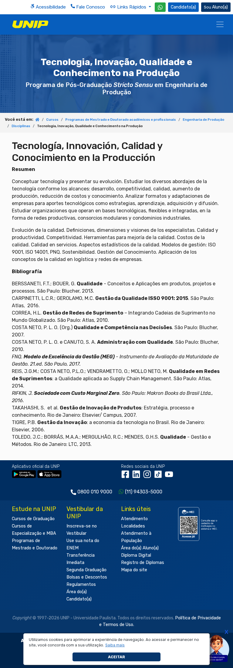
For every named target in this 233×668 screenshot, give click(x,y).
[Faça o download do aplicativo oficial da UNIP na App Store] (49, 473)
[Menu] (220, 24)
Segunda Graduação (86, 569)
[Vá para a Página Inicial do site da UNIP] (30, 24)
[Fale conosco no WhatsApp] (160, 7)
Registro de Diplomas (142, 562)
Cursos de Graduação (33, 518)
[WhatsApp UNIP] (160, 7)
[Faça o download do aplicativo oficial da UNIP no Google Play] (24, 473)
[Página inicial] (37, 120)
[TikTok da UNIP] (159, 476)
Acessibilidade (50, 7)
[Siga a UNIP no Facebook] (126, 476)
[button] (115, 645)
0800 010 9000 (94, 492)
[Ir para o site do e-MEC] (198, 524)
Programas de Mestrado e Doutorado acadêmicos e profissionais (120, 120)
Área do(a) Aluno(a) (140, 548)
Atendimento (134, 518)
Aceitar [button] (116, 657)
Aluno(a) (220, 7)
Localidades (133, 526)
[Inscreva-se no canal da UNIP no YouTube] (169, 476)
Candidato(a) (183, 7)
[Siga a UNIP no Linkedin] (137, 476)
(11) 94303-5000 (143, 492)
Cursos (52, 120)
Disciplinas (21, 126)
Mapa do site (134, 569)
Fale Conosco (90, 7)
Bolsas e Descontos (86, 577)
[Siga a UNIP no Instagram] (148, 476)
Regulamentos (81, 584)
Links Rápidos (131, 7)
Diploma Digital (136, 555)
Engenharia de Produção (203, 120)
